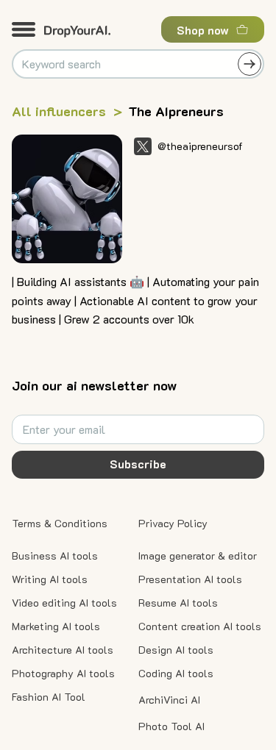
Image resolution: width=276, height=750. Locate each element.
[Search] (249, 64)
